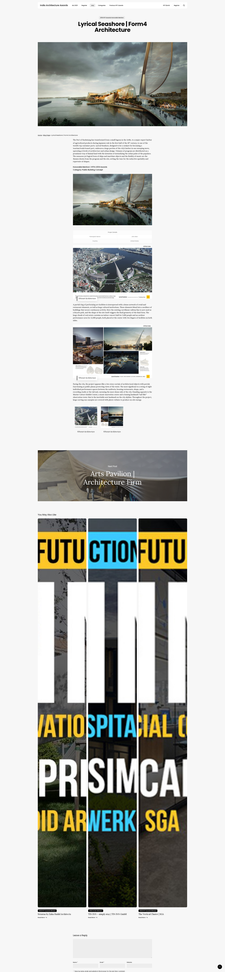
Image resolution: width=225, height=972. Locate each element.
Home (40, 135)
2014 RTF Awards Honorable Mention (112, 18)
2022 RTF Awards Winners (148, 911)
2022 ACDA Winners (95, 911)
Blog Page (46, 135)
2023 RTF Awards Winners (47, 911)
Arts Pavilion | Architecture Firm (112, 475)
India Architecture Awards (54, 5)
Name (75, 962)
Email (102, 962)
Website (129, 962)
